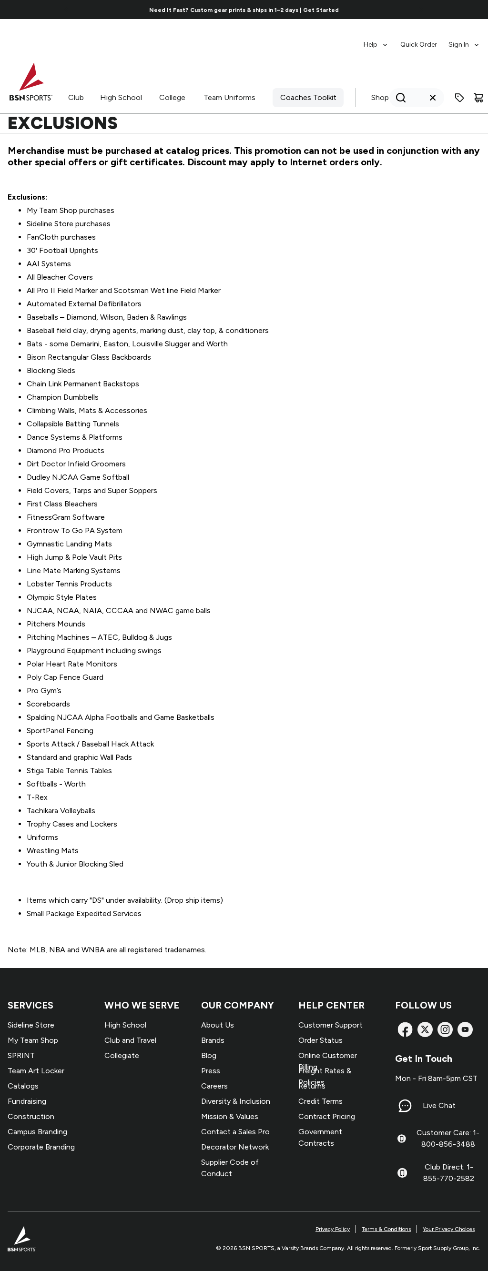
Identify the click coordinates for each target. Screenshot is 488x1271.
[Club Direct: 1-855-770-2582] (402, 1173)
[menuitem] (376, 40)
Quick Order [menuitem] (418, 44)
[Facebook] (405, 1029)
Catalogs (23, 1085)
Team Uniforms (229, 97)
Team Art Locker (36, 1070)
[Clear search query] (432, 97)
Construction (31, 1116)
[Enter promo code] (459, 97)
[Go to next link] (421, 9)
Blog (208, 1055)
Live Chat (439, 1105)
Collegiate (121, 1055)
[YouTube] (465, 1029)
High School (121, 97)
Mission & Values (229, 1116)
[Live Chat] (405, 1106)
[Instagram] (445, 1029)
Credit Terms (320, 1101)
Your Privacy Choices (449, 1229)
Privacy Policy (332, 1229)
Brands (212, 1040)
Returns (311, 1085)
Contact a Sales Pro (235, 1131)
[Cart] (478, 97)
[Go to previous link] (66, 9)
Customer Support (330, 1024)
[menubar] (422, 40)
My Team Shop (33, 1040)
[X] (425, 1029)
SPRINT (21, 1055)
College (172, 97)
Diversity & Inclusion (235, 1101)
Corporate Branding (41, 1146)
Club (76, 97)
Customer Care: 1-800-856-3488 (448, 1138)
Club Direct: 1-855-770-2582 (448, 1172)
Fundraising (27, 1101)
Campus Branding (37, 1131)
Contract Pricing (326, 1116)
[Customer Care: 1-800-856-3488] (401, 1139)
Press (210, 1070)
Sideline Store (31, 1024)
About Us (217, 1024)
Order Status (320, 1040)
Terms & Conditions (386, 1229)
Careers (214, 1085)
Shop (380, 97)
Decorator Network (235, 1146)
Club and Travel (130, 1040)
